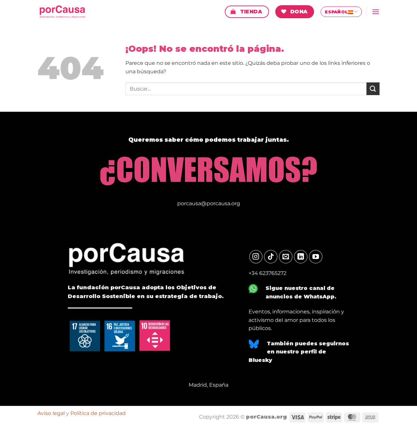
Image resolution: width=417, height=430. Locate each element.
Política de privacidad (98, 413)
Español (336, 11)
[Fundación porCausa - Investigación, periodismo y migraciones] (66, 11)
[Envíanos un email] (286, 257)
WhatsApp (319, 297)
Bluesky (260, 360)
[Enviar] (373, 88)
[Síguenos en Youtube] (316, 257)
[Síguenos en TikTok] (271, 257)
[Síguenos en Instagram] (256, 257)
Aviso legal (51, 413)
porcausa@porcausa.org (208, 203)
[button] (376, 12)
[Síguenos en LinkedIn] (301, 257)
